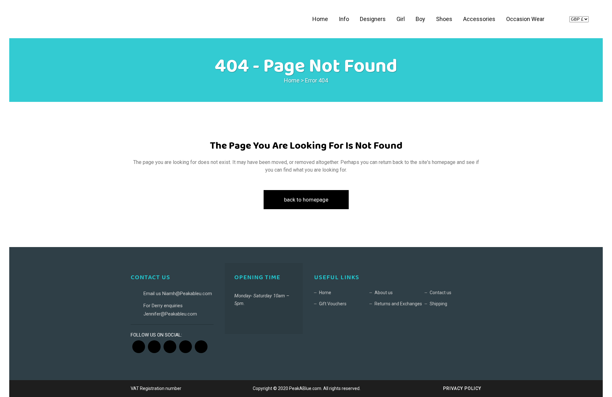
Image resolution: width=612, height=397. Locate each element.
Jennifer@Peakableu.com (170, 314)
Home (292, 80)
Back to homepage (306, 199)
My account (559, 20)
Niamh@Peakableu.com (187, 293)
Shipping (438, 303)
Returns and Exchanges (398, 303)
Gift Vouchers (332, 303)
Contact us (440, 292)
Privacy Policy (462, 388)
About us (384, 292)
